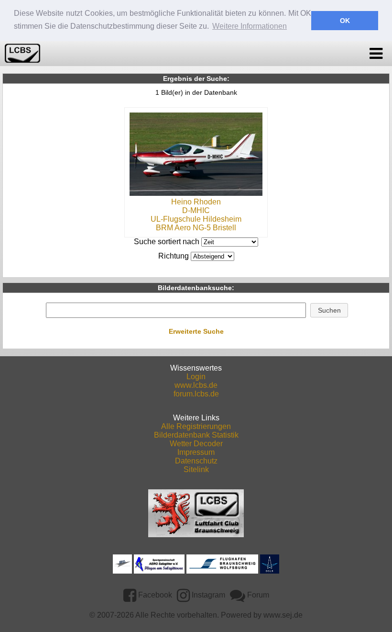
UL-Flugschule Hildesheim (196, 219)
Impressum (196, 452)
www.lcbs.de (196, 385)
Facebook (154, 595)
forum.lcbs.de (196, 394)
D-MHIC (196, 210)
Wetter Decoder (196, 444)
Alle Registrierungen (196, 426)
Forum (257, 595)
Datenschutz (196, 461)
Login (196, 376)
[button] (329, 310)
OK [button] (345, 20)
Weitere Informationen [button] (249, 26)
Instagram (207, 595)
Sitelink (196, 469)
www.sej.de (283, 615)
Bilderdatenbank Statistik (196, 435)
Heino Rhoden (196, 202)
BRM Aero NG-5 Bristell (196, 228)
